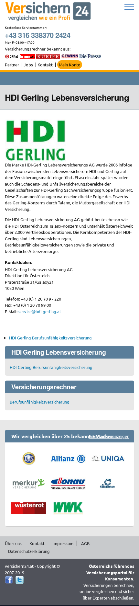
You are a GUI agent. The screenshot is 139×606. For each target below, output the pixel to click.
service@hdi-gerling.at (39, 311)
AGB (85, 543)
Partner (12, 64)
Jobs (28, 64)
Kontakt (45, 64)
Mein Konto (69, 64)
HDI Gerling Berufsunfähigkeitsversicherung (50, 337)
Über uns (13, 543)
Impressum (62, 543)
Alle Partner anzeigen (109, 436)
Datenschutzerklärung (29, 551)
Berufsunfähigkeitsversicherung (40, 402)
